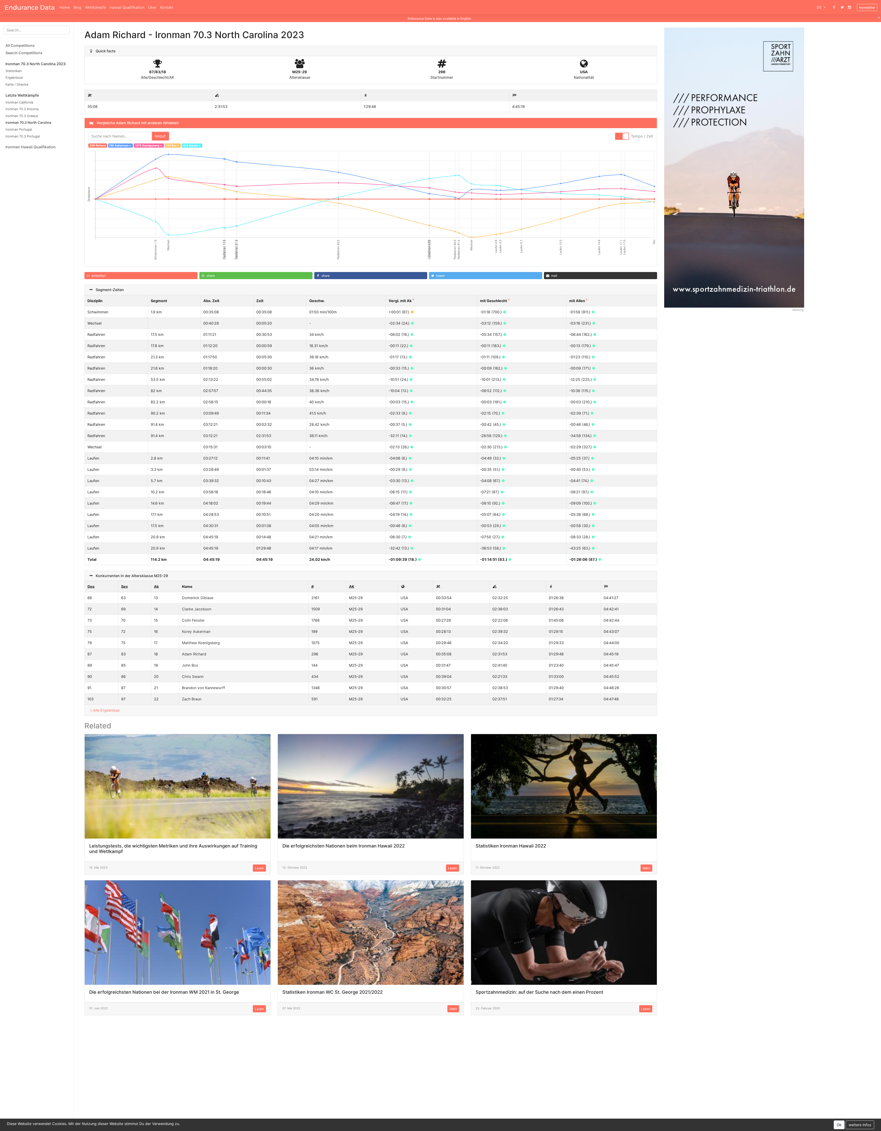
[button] (141, 275)
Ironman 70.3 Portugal (23, 136)
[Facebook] (834, 7)
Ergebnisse (14, 78)
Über (152, 7)
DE (820, 7)
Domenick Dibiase (197, 597)
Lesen (259, 868)
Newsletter (867, 7)
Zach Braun (191, 699)
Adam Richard (194, 654)
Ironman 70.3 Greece (22, 116)
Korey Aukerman (196, 631)
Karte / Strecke (17, 84)
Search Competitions (24, 53)
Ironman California (19, 102)
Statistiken (14, 71)
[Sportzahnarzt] (734, 167)
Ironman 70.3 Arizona (22, 109)
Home (64, 7)
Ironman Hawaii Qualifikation (31, 147)
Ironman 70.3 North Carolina (28, 123)
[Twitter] (842, 7)
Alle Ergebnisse (106, 710)
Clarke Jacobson (196, 609)
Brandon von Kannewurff (203, 687)
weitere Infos (860, 1125)
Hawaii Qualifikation (127, 7)
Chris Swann (193, 676)
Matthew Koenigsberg (201, 642)
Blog (77, 7)
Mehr (646, 868)
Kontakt (166, 7)
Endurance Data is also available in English (439, 18)
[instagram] (849, 7)
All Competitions (20, 45)
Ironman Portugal (19, 129)
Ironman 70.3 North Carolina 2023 (36, 64)
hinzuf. (160, 136)
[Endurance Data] (30, 7)
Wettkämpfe (95, 7)
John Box (190, 665)
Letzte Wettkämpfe (22, 95)
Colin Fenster (193, 620)
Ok (839, 1125)
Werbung (798, 310)
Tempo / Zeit (642, 136)
